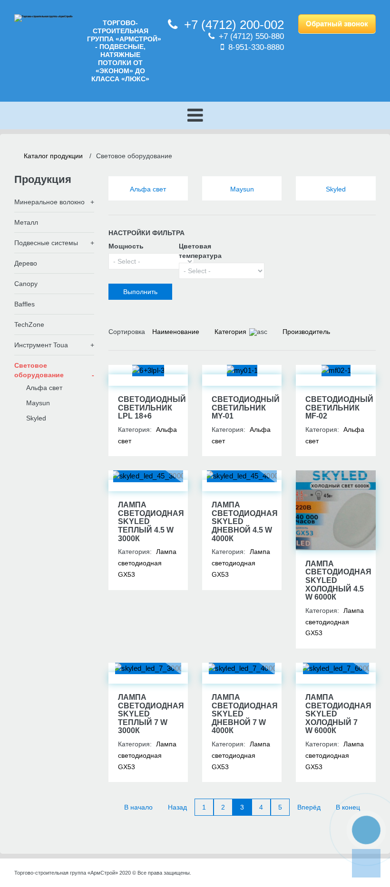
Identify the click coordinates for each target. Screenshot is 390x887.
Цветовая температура (200, 250)
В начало (138, 807)
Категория (230, 331)
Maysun (242, 189)
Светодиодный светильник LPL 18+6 (152, 407)
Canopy (26, 283)
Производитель (306, 331)
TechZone (29, 324)
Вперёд (309, 807)
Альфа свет (148, 189)
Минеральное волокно (49, 202)
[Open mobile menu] (195, 115)
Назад (177, 807)
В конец (348, 807)
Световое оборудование (39, 370)
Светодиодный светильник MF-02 (339, 407)
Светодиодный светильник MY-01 (246, 407)
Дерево (25, 263)
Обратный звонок (337, 23)
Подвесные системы (46, 243)
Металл (26, 222)
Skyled (336, 189)
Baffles (24, 304)
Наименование (175, 331)
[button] (366, 830)
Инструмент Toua (41, 345)
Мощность (126, 246)
